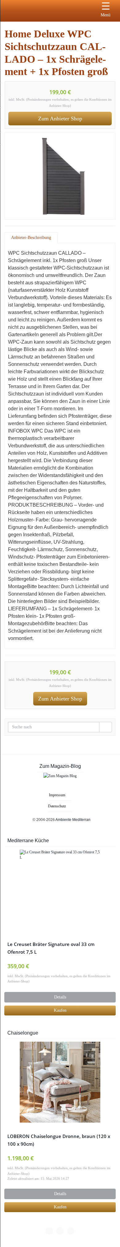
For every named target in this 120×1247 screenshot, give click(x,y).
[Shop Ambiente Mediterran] (38, 9)
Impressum (57, 795)
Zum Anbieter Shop (60, 118)
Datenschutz (57, 806)
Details (60, 997)
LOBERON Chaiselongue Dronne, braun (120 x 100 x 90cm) (58, 1140)
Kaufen (60, 1010)
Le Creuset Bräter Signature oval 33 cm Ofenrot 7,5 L (50, 948)
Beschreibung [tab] (39, 237)
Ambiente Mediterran (72, 820)
